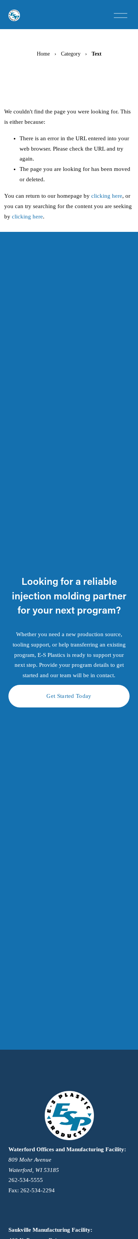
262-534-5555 (25, 1180)
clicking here (106, 196)
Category (70, 54)
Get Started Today (68, 696)
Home (43, 54)
